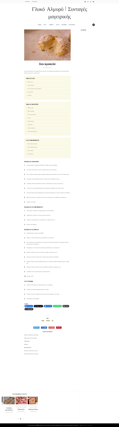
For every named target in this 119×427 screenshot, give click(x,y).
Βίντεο (24, 405)
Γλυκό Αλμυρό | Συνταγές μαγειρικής (59, 12)
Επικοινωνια (27, 1)
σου (52, 320)
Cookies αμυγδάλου (8, 409)
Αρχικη (39, 24)
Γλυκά (7, 405)
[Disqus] (47, 373)
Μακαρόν (26, 344)
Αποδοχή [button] (81, 425)
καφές (43, 320)
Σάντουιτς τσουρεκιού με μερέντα (31, 350)
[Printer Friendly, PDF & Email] (26, 303)
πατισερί (48, 320)
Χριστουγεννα (22, 407)
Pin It (59, 327)
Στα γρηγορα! (72, 24)
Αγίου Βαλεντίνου (18, 405)
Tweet (37, 327)
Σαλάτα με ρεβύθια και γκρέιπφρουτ (31, 334)
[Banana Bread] (32, 400)
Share (45, 327)
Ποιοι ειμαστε (34, 1)
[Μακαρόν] (20, 400)
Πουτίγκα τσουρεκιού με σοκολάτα (31, 353)
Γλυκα (44, 24)
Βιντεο (58, 24)
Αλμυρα (51, 24)
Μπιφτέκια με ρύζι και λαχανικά (30, 338)
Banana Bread (27, 347)
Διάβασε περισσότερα (87, 425)
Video (28, 405)
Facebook (83, 30)
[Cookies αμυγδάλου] (7, 400)
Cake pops (26, 341)
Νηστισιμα (64, 24)
